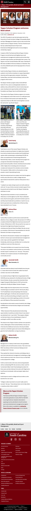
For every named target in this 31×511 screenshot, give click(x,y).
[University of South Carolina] (15, 434)
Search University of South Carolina (25, 1)
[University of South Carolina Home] (6, 1)
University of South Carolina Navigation (28, 1)
